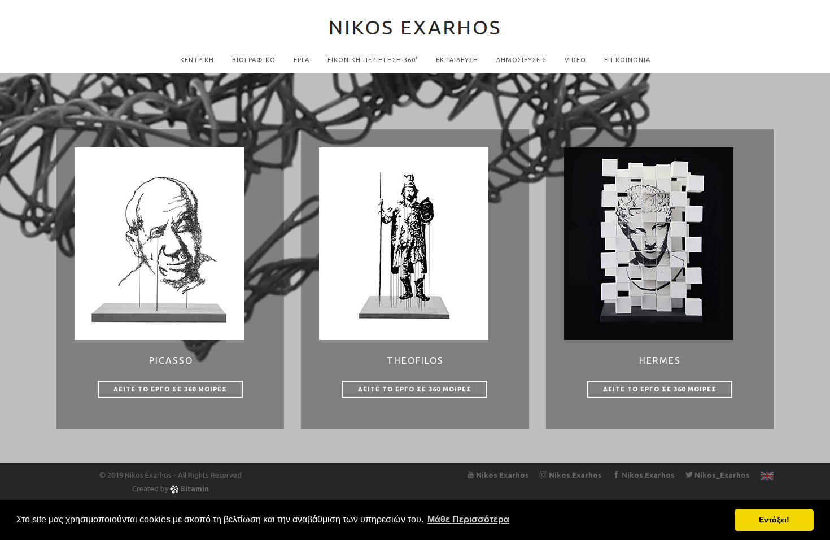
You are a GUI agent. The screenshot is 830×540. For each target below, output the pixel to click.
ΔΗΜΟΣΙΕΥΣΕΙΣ (521, 59)
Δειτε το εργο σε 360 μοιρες (170, 389)
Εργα (301, 59)
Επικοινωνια (627, 59)
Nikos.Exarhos (574, 475)
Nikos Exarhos (501, 475)
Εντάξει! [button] (774, 519)
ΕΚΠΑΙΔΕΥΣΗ (457, 59)
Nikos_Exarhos (721, 475)
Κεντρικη (197, 59)
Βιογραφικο (254, 59)
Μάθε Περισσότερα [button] (468, 519)
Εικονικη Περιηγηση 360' (372, 59)
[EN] (767, 475)
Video (575, 59)
